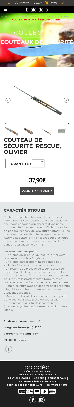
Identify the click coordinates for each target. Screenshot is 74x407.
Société (39, 378)
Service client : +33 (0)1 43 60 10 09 (37, 374)
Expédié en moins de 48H (37, 371)
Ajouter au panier (37, 191)
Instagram (41, 400)
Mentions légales (19, 378)
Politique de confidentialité (24, 385)
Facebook (33, 400)
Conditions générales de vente (37, 381)
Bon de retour (57, 378)
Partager (9, 349)
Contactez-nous (57, 385)
